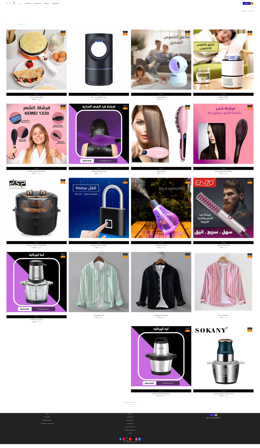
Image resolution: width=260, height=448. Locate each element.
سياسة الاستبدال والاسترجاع (130, 429)
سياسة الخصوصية (130, 423)
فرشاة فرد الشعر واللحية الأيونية (223, 245)
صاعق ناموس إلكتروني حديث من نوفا (98, 97)
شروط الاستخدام (130, 420)
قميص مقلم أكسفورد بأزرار (98, 315)
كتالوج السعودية (50, 423)
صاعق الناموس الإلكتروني (223, 97)
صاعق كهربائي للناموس (161, 97)
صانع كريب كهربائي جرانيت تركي (36, 97)
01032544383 (47, 417)
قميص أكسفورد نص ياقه (223, 315)
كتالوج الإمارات (43, 423)
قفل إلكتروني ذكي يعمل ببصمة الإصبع (98, 245)
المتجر (248, 10)
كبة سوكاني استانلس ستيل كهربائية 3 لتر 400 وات (223, 393)
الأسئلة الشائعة (130, 417)
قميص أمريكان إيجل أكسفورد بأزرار (161, 315)
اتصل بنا (130, 433)
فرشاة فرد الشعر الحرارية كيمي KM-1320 (36, 171)
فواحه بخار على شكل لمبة (161, 245)
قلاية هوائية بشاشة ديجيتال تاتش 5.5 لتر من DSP (36, 245)
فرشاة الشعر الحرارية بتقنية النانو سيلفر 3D (223, 171)
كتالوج (133, 441)
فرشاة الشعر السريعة (161, 171)
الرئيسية (252, 10)
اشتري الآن (223, 94)
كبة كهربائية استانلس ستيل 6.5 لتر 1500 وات (161, 393)
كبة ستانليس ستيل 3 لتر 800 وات (36, 319)
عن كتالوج (130, 413)
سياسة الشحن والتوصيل (130, 426)
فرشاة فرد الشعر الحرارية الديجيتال (99, 171)
